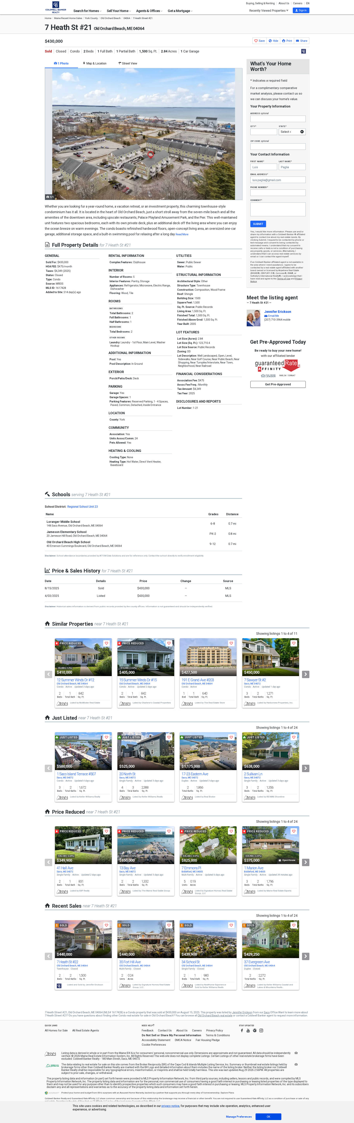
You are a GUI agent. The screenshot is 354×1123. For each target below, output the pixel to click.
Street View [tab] (129, 63)
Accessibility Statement (156, 1040)
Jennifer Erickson (277, 312)
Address (259, 113)
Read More (182, 234)
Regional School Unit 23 (82, 506)
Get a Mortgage (179, 11)
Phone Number (259, 187)
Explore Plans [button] (227, 1093)
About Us (284, 3)
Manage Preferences (239, 1116)
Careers (297, 3)
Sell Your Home (118, 11)
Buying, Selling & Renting (260, 3)
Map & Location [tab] (96, 63)
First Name (257, 161)
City (253, 126)
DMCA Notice (183, 1040)
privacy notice (170, 1106)
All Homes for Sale (56, 1030)
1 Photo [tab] (63, 63)
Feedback (147, 1030)
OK (268, 1116)
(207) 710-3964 (273, 319)
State (283, 126)
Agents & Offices (148, 11)
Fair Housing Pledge (208, 1040)
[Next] (305, 674)
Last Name (285, 161)
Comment (256, 200)
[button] (301, 10)
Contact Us (165, 1030)
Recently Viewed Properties (267, 10)
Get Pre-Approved (278, 384)
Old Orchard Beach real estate (215, 1015)
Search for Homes (86, 11)
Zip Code (259, 141)
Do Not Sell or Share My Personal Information (171, 1035)
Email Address (259, 174)
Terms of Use (283, 279)
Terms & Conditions (218, 1035)
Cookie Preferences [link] (154, 1044)
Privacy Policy (214, 1030)
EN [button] (307, 3)
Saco (267, 1012)
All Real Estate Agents (85, 1030)
